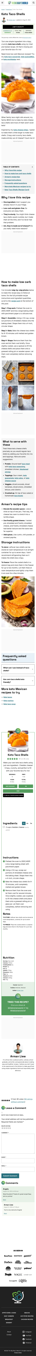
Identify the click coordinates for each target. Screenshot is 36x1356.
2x (27, 823)
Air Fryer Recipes (27, 1316)
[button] (5, 32)
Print (18, 791)
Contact (9, 1335)
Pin (26, 786)
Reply (4, 1199)
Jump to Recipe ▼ (18, 27)
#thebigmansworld (17, 1011)
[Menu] (2, 3)
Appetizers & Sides (9, 1313)
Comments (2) (7, 30)
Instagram (28, 1332)
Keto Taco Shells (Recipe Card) (17, 190)
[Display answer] (33, 669)
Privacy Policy (18, 1352)
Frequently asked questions (16, 183)
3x (31, 823)
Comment (5, 1133)
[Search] (33, 3)
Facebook (29, 1339)
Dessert (9, 1322)
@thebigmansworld (15, 1008)
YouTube (28, 1335)
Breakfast (9, 1319)
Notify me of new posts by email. (12, 1115)
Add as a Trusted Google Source (14, 795)
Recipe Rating (5, 1126)
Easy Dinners (9, 1316)
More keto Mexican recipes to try (18, 187)
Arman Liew (12, 20)
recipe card (15, 301)
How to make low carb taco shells (18, 174)
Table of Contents (11, 167)
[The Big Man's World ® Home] (18, 2)
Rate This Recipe (10, 786)
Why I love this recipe (13, 170)
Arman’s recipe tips (12, 177)
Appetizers (9, 9)
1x (23, 823)
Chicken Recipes (27, 1319)
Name (3, 1157)
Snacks (27, 1313)
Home (3, 9)
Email (3, 1166)
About (9, 1332)
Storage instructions (13, 180)
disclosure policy (27, 37)
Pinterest (28, 1343)
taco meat (26, 464)
